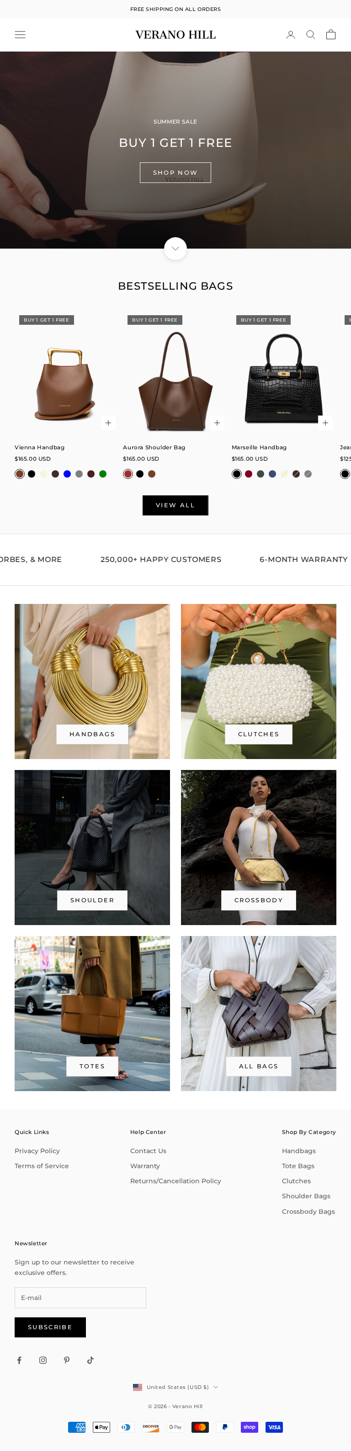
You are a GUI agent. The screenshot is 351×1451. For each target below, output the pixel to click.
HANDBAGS (92, 734)
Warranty (145, 1166)
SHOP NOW (175, 172)
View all (175, 505)
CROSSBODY (258, 900)
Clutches (259, 734)
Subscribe (50, 1327)
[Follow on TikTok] (90, 1360)
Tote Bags (298, 1166)
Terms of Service (42, 1166)
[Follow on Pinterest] (66, 1360)
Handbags (299, 1151)
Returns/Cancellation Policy (175, 1181)
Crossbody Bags (308, 1211)
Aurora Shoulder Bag (154, 447)
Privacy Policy (37, 1151)
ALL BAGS (259, 1066)
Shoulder (92, 900)
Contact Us (148, 1151)
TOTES (92, 1066)
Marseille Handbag (259, 447)
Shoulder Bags (306, 1196)
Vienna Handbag (39, 447)
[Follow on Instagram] (43, 1360)
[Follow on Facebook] (19, 1360)
